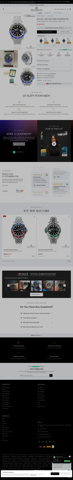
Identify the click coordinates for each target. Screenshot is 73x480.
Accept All (55, 473)
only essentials (65, 473)
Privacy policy (33, 475)
